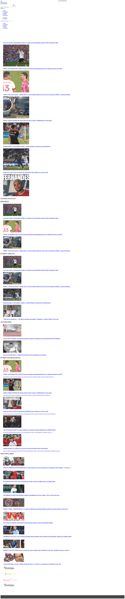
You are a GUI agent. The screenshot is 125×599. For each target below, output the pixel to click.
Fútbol (4, 10)
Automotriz (5, 11)
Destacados (5, 15)
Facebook (5, 17)
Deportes (5, 13)
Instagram (5, 18)
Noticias (5, 14)
